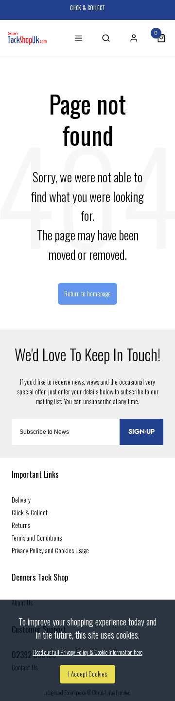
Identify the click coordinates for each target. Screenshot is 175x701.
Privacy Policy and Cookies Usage (50, 550)
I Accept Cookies (87, 674)
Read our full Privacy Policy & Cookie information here (87, 652)
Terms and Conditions (37, 538)
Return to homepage (87, 293)
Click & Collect (30, 512)
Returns (21, 525)
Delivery (21, 500)
